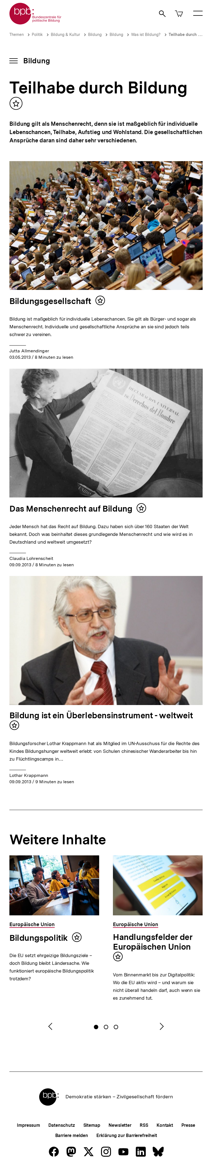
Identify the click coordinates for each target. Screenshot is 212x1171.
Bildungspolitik (38, 938)
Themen (16, 34)
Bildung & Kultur (65, 34)
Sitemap (91, 1125)
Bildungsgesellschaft (50, 301)
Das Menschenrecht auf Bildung (70, 509)
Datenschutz (61, 1125)
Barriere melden (71, 1135)
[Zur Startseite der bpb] (35, 23)
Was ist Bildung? (146, 34)
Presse (188, 1125)
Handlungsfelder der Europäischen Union (152, 942)
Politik (37, 34)
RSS (144, 1125)
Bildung (95, 34)
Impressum (28, 1125)
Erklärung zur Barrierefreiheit (126, 1135)
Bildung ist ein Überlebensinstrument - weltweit (101, 715)
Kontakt (165, 1125)
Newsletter (119, 1125)
